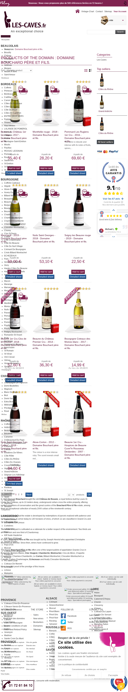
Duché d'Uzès (10, 541)
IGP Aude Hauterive (13, 535)
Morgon (7, 68)
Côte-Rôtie (9, 456)
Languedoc (9, 516)
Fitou (6, 532)
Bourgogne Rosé (12, 208)
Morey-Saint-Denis (12, 306)
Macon (7, 281)
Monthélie (8, 303)
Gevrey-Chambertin (13, 262)
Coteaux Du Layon (102, 611)
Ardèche (8, 427)
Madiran (8, 635)
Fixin (6, 259)
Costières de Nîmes (13, 452)
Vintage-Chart (87, 11)
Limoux (7, 570)
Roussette (53, 653)
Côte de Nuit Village (13, 246)
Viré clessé (9, 357)
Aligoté (7, 186)
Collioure (53, 634)
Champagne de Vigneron (16, 382)
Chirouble (8, 59)
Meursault (8, 297)
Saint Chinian (10, 519)
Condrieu (8, 446)
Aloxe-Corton (10, 189)
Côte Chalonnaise (12, 240)
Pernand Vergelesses (14, 316)
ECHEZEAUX (10, 256)
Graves (7, 122)
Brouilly (7, 52)
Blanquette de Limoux (14, 522)
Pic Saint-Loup (11, 560)
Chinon (97, 608)
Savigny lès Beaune (13, 344)
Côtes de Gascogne (13, 623)
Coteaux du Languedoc (15, 551)
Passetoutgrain (11, 313)
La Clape (8, 567)
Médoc (7, 138)
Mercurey (8, 294)
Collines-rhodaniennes (15, 443)
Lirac (6, 481)
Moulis (7, 144)
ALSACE (51, 598)
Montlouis (98, 627)
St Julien (8, 170)
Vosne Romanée (11, 363)
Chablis (7, 214)
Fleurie (7, 62)
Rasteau (8, 487)
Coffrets (7, 87)
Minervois (8, 576)
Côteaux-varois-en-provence (17, 606)
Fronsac (8, 119)
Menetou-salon (101, 624)
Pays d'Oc (9, 545)
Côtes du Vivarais (12, 462)
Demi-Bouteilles (11, 386)
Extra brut (8, 401)
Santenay (8, 341)
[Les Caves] (32, 20)
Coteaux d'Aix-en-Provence (17, 603)
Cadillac (8, 97)
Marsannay (9, 287)
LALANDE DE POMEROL (15, 129)
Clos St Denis (10, 233)
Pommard (8, 322)
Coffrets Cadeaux (12, 183)
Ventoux (8, 506)
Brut (6, 395)
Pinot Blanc (54, 611)
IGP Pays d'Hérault (13, 538)
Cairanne (8, 437)
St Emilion (8, 163)
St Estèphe (9, 167)
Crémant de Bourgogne (15, 249)
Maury (52, 643)
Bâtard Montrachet (12, 195)
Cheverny (98, 605)
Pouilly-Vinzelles (11, 328)
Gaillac (7, 629)
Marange (8, 284)
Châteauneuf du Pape (14, 440)
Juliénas (8, 65)
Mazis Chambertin (12, 290)
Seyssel (52, 666)
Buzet (6, 626)
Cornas (7, 449)
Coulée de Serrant (102, 615)
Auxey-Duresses (11, 192)
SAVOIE (51, 649)
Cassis (7, 648)
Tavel (6, 497)
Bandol (7, 645)
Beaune (7, 202)
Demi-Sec (8, 398)
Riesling (53, 621)
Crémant (53, 602)
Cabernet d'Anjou (102, 599)
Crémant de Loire (102, 618)
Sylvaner (53, 624)
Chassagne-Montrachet (15, 224)
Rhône (6, 420)
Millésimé (8, 405)
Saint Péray (9, 494)
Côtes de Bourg (11, 106)
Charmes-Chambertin (14, 221)
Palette (7, 655)
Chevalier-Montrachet (14, 227)
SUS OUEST (8, 613)
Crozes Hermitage (12, 465)
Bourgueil (98, 596)
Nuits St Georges (12, 309)
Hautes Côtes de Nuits (14, 271)
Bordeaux (8, 84)
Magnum (8, 389)
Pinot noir (53, 618)
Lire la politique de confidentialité (73, 664)
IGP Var (7, 661)
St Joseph (8, 490)
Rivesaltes (54, 646)
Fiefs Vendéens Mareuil (105, 621)
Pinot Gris (53, 614)
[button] (121, 686)
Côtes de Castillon (12, 113)
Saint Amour (9, 74)
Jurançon (8, 632)
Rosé (6, 157)
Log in (125, 3)
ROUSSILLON (55, 627)
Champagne (9, 376)
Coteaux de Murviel (13, 564)
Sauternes (9, 160)
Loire (95, 589)
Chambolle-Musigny (13, 218)
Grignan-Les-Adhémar (14, 475)
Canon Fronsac (11, 100)
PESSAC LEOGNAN (13, 151)
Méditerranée (10, 651)
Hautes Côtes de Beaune (15, 268)
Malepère (8, 573)
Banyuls (52, 631)
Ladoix (7, 278)
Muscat (7, 548)
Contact (99, 11)
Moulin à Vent (10, 71)
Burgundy (8, 205)
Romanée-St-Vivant (13, 335)
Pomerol (8, 154)
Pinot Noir (8, 319)
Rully (6, 338)
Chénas (7, 55)
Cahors (7, 619)
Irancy (7, 275)
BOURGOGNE (10, 179)
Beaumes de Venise (13, 430)
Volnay (7, 360)
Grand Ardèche (11, 471)
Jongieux (53, 656)
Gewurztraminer (56, 605)
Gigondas (8, 468)
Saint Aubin (9, 347)
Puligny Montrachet (13, 332)
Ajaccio (7, 668)
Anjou (97, 592)
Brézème (8, 433)
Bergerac (8, 616)
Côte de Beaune (11, 243)
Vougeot (8, 366)
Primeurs (8, 91)
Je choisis (89, 675)
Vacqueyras (9, 500)
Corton (7, 237)
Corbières (8, 526)
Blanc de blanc (11, 392)
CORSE (5, 664)
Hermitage (9, 478)
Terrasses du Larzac (13, 579)
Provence (8, 600)
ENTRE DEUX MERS (14, 116)
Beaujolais (9, 45)
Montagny (8, 300)
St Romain (9, 350)
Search (120, 32)
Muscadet (98, 630)
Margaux (8, 135)
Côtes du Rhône (11, 459)
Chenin (97, 602)
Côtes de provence (13, 610)
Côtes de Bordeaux (13, 103)
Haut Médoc (9, 125)
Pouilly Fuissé (10, 325)
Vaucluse (8, 503)
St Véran (8, 354)
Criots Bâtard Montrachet (15, 252)
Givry (6, 265)
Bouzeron (8, 211)
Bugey (52, 659)
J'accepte (113, 675)
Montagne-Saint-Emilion (15, 141)
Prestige (8, 408)
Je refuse (66, 675)
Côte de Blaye (10, 110)
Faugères (8, 554)
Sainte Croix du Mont (14, 638)
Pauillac (8, 148)
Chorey (7, 230)
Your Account (120, 11)
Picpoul (7, 557)
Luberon (8, 484)
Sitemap (108, 11)
